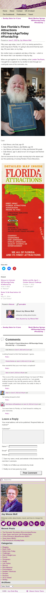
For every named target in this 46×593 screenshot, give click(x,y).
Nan (7, 372)
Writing (4, 579)
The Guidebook (8, 14)
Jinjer (7, 392)
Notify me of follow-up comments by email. (19, 465)
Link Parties (6, 563)
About (12, 11)
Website (5, 455)
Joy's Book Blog (13, 591)
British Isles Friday (8, 551)
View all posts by (27, 319)
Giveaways (6, 559)
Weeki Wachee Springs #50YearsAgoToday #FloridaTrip (36, 21)
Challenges (6, 553)
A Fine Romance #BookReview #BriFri (15, 536)
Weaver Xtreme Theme (36, 591)
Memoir (11, 304)
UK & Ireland (29, 11)
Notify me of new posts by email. (15, 469)
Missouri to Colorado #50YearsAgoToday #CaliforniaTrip (8, 282)
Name (4, 446)
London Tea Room (38, 59)
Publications (21, 14)
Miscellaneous (7, 567)
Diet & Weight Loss (9, 555)
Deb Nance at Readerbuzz (13, 404)
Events (4, 557)
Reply (7, 357)
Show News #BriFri (9, 538)
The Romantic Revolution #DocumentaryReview (19, 532)
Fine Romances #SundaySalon (13, 540)
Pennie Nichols (10, 361)
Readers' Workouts (9, 571)
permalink (22, 304)
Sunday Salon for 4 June (11, 18)
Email (4, 451)
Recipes (5, 573)
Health (4, 561)
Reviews (5, 575)
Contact (19, 11)
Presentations (7, 569)
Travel (30, 14)
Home (5, 11)
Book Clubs (6, 549)
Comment (6, 429)
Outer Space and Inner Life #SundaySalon (17, 534)
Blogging (5, 547)
